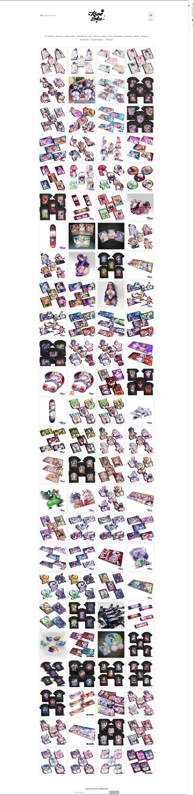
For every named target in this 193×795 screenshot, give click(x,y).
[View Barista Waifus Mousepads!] (52, 470)
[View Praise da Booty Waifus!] (111, 178)
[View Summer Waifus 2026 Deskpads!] (111, 120)
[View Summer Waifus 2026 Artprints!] (52, 149)
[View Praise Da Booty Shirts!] (52, 207)
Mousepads (118, 36)
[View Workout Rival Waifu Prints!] (52, 295)
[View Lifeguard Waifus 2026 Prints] (52, 120)
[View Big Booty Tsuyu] (52, 499)
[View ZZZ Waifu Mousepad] (81, 645)
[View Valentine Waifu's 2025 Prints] (140, 762)
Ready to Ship (70, 36)
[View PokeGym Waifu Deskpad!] (140, 587)
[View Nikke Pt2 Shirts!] (111, 674)
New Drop (59, 36)
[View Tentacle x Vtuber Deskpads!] (52, 558)
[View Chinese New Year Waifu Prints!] (81, 441)
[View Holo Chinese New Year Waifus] (81, 412)
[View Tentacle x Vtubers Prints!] (140, 528)
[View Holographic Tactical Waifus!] (140, 295)
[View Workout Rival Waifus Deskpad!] (140, 266)
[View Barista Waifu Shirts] (81, 470)
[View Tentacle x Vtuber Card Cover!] (81, 558)
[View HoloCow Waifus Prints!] (140, 733)
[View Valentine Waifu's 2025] (81, 762)
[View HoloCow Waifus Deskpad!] (81, 733)
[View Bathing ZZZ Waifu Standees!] (81, 62)
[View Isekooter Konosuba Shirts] (140, 645)
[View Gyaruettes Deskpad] (140, 499)
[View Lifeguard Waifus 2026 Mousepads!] (111, 91)
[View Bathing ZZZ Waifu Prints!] (140, 62)
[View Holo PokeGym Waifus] (52, 587)
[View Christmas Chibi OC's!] (81, 499)
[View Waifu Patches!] (140, 616)
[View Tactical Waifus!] (52, 324)
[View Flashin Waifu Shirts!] (140, 383)
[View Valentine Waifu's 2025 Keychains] (111, 762)
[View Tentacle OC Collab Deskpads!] (111, 704)
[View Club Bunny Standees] (111, 149)
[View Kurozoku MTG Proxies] (81, 237)
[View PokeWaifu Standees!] (52, 645)
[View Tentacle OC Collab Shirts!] (81, 674)
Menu (189, 5)
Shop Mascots (82, 36)
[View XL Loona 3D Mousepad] (81, 383)
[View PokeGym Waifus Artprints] (111, 587)
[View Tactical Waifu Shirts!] (52, 353)
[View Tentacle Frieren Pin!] (140, 207)
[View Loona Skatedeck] (52, 412)
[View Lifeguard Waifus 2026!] (52, 91)
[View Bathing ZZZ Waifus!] (52, 62)
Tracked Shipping (97, 39)
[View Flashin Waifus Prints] (111, 383)
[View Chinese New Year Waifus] (111, 412)
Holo (90, 36)
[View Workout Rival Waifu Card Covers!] (81, 295)
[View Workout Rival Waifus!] (52, 266)
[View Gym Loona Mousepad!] (111, 558)
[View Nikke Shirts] (140, 674)
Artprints (104, 36)
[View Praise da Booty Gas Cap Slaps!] (140, 178)
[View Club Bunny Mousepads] (140, 149)
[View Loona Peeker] (140, 412)
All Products (49, 36)
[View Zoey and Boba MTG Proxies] (111, 237)
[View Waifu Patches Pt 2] (81, 207)
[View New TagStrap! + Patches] (111, 616)
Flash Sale (109, 39)
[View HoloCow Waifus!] (52, 733)
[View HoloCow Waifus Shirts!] (111, 733)
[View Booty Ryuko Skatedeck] (52, 237)
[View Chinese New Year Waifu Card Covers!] (52, 441)
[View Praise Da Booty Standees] (81, 178)
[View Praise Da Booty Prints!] (111, 207)
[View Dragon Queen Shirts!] (52, 704)
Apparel (136, 36)
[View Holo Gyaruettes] (140, 470)
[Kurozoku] (96, 16)
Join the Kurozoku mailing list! (96, 789)
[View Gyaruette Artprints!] (52, 528)
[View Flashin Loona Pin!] (81, 91)
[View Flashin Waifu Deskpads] (140, 353)
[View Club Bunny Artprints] (52, 178)
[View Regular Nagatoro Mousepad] (111, 645)
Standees (144, 36)
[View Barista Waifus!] (140, 441)
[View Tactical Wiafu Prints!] (140, 324)
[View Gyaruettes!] (111, 499)
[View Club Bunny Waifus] (81, 149)
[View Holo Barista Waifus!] (111, 441)
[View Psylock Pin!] (81, 266)
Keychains (128, 36)
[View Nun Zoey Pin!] (111, 295)
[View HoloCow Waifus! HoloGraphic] (140, 704)
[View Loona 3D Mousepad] (52, 383)
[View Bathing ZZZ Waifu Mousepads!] (111, 62)
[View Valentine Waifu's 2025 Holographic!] (52, 762)
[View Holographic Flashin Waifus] (81, 353)
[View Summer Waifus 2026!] (81, 120)
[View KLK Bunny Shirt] (52, 674)
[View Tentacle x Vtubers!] (111, 528)
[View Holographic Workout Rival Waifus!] (140, 237)
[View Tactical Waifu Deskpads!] (111, 324)
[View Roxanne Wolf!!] (140, 558)
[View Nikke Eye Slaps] (81, 704)
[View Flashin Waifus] (111, 353)
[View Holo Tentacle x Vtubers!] (81, 528)
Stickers (97, 36)
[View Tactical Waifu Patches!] (81, 324)
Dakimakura (84, 39)
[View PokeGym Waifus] (81, 587)
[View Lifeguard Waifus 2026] (140, 91)
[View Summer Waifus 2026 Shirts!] (140, 120)
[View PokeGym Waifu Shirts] (81, 616)
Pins (110, 36)
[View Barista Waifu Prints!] (111, 470)
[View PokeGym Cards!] (52, 616)
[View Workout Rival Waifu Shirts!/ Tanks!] (111, 266)
